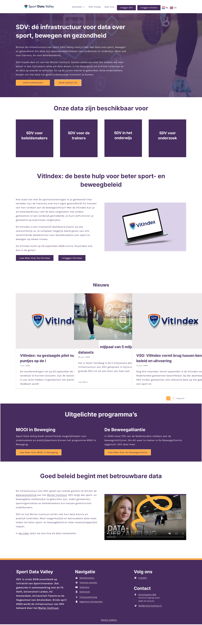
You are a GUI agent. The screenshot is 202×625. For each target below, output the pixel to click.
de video (24, 533)
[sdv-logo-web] (39, 5)
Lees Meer (82, 382)
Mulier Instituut (57, 495)
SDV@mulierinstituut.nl (150, 606)
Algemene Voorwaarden (91, 601)
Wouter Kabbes (109, 620)
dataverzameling (26, 495)
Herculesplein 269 (147, 594)
